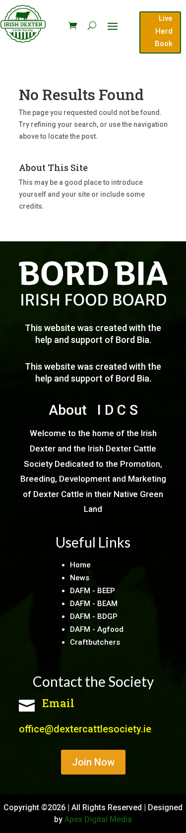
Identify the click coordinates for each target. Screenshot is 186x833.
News (79, 577)
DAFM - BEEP (92, 590)
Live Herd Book (164, 31)
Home (80, 564)
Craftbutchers (95, 642)
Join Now (93, 762)
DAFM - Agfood (97, 629)
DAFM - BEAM (94, 603)
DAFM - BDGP (94, 616)
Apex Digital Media (98, 819)
